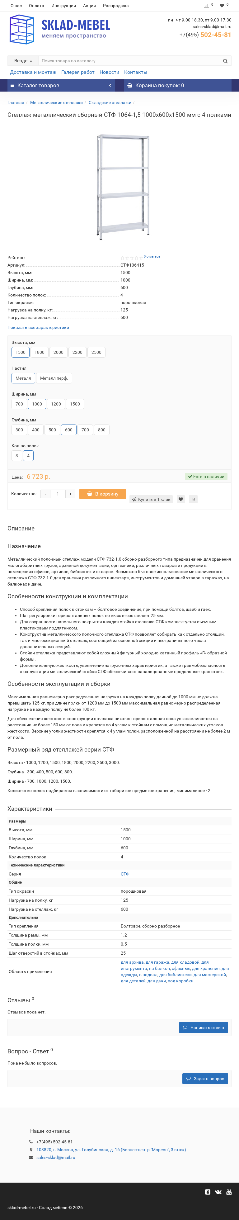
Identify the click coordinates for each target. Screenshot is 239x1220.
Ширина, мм (24, 394)
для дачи (157, 980)
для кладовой (185, 962)
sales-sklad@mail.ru (55, 1157)
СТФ (125, 873)
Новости (109, 72)
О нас (16, 5)
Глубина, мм (24, 419)
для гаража (157, 962)
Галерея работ (78, 72)
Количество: (23, 493)
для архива (132, 962)
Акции (89, 5)
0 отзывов (152, 256)
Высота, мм (23, 342)
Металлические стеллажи (56, 102)
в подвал (148, 974)
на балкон (159, 968)
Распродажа (116, 5)
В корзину (107, 494)
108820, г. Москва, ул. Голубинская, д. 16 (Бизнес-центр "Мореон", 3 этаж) (111, 1149)
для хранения (206, 968)
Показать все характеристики (38, 327)
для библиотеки (175, 974)
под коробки (181, 980)
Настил (19, 368)
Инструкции (63, 5)
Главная (15, 102)
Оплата (36, 5)
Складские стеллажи (110, 102)
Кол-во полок (25, 445)
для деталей (133, 980)
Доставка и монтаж (33, 72)
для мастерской (210, 974)
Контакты (135, 72)
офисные (181, 968)
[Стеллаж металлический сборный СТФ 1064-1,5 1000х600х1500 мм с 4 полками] (119, 183)
